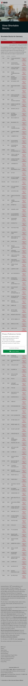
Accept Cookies (15, 351)
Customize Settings (14, 348)
